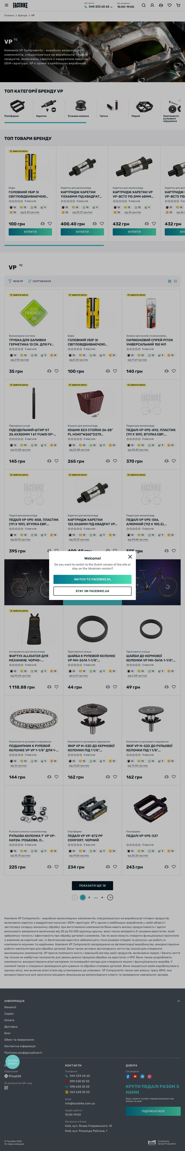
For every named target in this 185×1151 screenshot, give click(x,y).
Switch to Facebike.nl (92, 579)
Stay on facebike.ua (92, 591)
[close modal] (130, 557)
